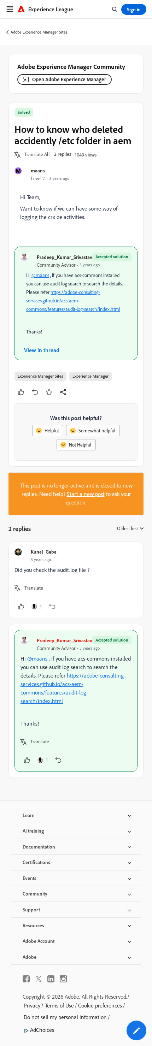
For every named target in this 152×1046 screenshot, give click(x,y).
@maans (40, 275)
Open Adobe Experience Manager (69, 79)
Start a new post (86, 493)
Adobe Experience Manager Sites (39, 32)
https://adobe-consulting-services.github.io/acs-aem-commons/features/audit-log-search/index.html (73, 300)
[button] (37, 154)
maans (38, 170)
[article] (76, 579)
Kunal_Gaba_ (45, 552)
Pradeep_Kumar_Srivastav (64, 257)
